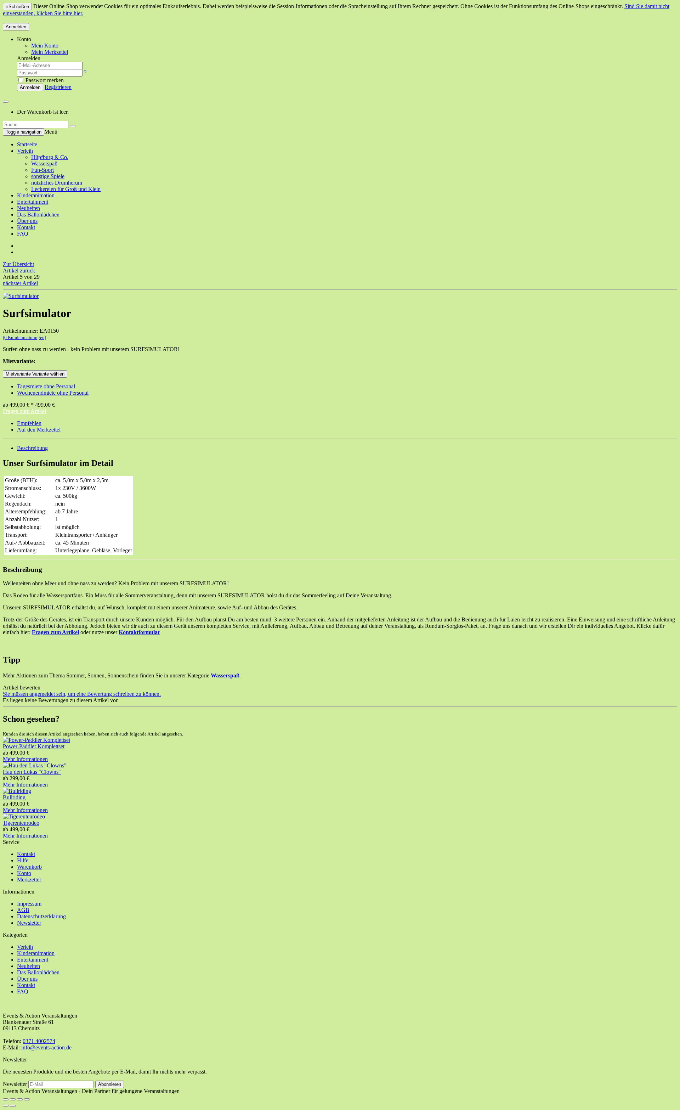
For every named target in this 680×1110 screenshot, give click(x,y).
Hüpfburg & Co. (49, 157)
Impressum (29, 904)
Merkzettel (29, 880)
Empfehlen (29, 423)
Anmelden (16, 26)
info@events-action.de (46, 1047)
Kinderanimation (36, 195)
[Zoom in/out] (27, 1099)
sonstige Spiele (47, 176)
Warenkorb (29, 867)
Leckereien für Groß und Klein (66, 189)
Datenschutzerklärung (41, 916)
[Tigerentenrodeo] (24, 816)
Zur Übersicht (18, 264)
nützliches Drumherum (56, 183)
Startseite (27, 144)
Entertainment (32, 202)
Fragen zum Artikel (24, 411)
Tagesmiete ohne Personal (46, 386)
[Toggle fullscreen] (20, 1099)
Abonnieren (109, 1084)
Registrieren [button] (58, 87)
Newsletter (29, 923)
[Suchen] (72, 126)
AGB (23, 910)
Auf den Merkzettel (39, 430)
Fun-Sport (42, 170)
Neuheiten (28, 208)
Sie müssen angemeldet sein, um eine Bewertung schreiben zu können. (82, 694)
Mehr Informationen (25, 759)
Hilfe (22, 860)
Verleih (25, 151)
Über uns (27, 221)
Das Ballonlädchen (38, 215)
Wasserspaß (44, 163)
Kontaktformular (139, 632)
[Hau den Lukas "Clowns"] (35, 765)
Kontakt (26, 227)
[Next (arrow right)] (13, 1106)
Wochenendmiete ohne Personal (53, 393)
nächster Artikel (20, 283)
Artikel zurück (19, 270)
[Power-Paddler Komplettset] (36, 740)
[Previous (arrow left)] (5, 1106)
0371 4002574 (39, 1041)
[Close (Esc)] (5, 1099)
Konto (24, 873)
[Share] (13, 1099)
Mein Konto (44, 46)
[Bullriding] (17, 791)
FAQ (22, 234)
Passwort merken (44, 80)
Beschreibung (32, 448)
